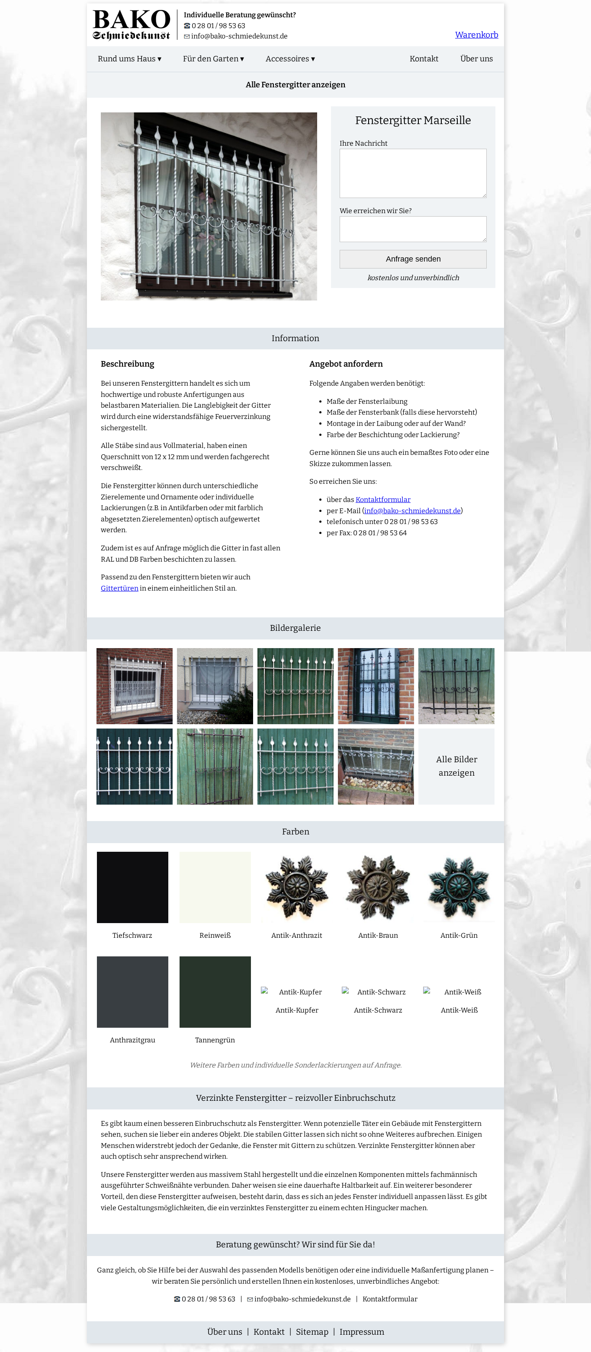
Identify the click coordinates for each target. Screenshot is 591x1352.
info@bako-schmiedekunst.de (239, 36)
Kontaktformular (383, 499)
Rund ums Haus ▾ (129, 59)
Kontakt (424, 59)
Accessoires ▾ (290, 59)
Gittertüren (119, 588)
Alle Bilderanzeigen (456, 766)
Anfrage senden (413, 259)
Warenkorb (476, 35)
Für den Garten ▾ (213, 59)
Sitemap (312, 1332)
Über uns (476, 59)
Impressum (362, 1332)
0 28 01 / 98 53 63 (217, 26)
